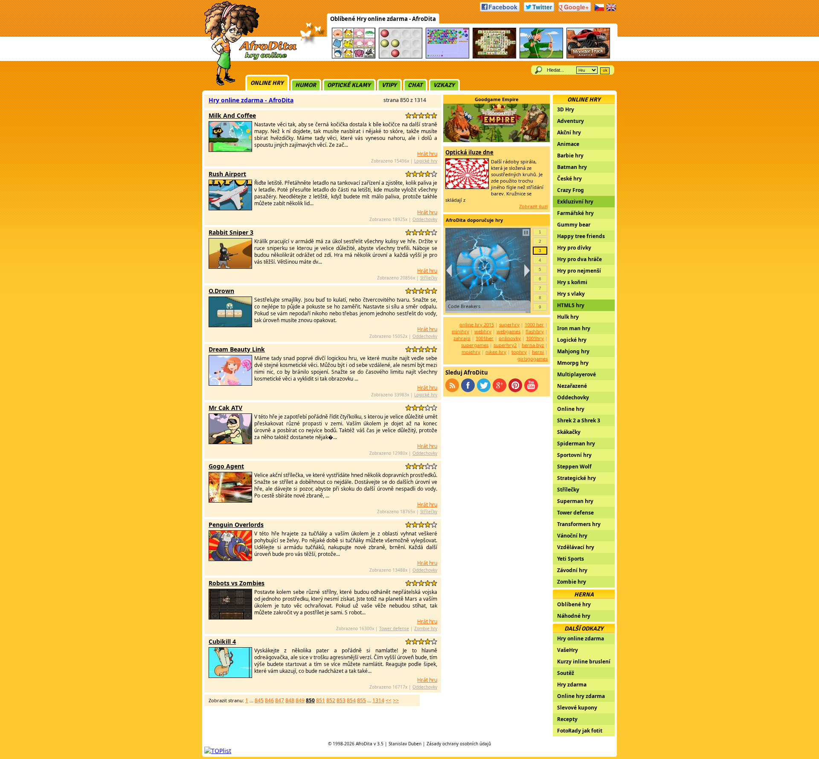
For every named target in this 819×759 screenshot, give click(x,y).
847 (279, 700)
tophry (519, 352)
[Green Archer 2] (541, 57)
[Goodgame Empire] (496, 140)
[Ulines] (400, 57)
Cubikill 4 (222, 641)
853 (341, 700)
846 (269, 700)
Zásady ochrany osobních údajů (459, 744)
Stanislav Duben (405, 744)
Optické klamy (349, 85)
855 (361, 700)
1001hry (535, 338)
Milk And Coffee (232, 115)
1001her (485, 338)
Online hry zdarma (581, 696)
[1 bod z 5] (408, 115)
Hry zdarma (572, 684)
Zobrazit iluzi (533, 206)
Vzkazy (444, 85)
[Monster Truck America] (588, 57)
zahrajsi (461, 338)
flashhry (535, 331)
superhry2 (505, 345)
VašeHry (567, 650)
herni (538, 352)
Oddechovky (424, 219)
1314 (378, 700)
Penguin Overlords (236, 525)
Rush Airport (227, 174)
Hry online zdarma (580, 638)
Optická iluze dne (469, 152)
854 (351, 700)
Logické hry (425, 161)
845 (259, 700)
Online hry (267, 83)
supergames (474, 345)
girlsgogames (532, 358)
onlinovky (510, 338)
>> (396, 700)
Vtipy (389, 85)
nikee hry (495, 352)
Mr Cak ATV (225, 408)
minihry (460, 331)
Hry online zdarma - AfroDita (251, 100)
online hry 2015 (476, 324)
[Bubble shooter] (447, 57)
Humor (305, 85)
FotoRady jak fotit (579, 730)
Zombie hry (425, 628)
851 (320, 700)
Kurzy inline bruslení (583, 661)
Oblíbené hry (574, 604)
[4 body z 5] (427, 115)
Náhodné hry (573, 615)
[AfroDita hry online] (247, 59)
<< (389, 700)
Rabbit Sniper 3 (231, 232)
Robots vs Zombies (236, 583)
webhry (482, 331)
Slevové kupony (577, 707)
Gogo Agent (226, 466)
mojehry (471, 352)
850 (310, 700)
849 (300, 700)
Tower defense (394, 628)
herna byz (533, 345)
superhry (509, 324)
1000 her (534, 324)
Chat (415, 85)
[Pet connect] (353, 57)
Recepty (567, 719)
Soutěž (565, 673)
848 (289, 700)
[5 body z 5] (434, 115)
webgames (508, 331)
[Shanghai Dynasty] (494, 57)
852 (330, 700)
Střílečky (428, 278)
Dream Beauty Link (237, 349)
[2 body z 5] (415, 115)
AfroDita (364, 744)
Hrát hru (427, 153)
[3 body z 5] (421, 115)
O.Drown (221, 291)
